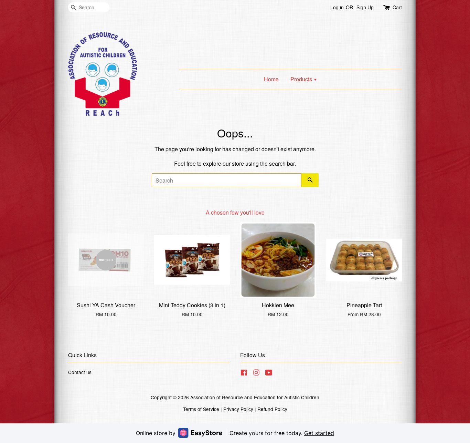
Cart (397, 7)
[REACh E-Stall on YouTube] (269, 373)
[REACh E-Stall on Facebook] (244, 373)
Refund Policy (272, 408)
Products (301, 79)
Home (271, 79)
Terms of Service (201, 408)
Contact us (80, 372)
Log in (337, 7)
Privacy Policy (238, 408)
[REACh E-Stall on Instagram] (256, 373)
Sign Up (365, 7)
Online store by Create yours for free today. (235, 433)
